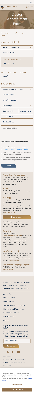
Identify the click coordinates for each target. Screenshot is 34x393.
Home (3, 33)
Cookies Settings (17, 384)
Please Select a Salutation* (13, 89)
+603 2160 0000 (9, 212)
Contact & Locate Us (11, 313)
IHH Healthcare (11, 285)
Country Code (8, 111)
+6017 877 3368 (8, 269)
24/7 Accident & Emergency (14, 305)
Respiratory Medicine (11, 47)
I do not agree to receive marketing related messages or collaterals (16, 159)
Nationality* (7, 106)
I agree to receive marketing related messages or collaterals (17, 153)
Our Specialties (9, 298)
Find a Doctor (8, 301)
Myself (5, 76)
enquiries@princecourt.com (12, 235)
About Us (7, 294)
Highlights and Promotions (13, 309)
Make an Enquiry (9, 316)
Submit (8, 166)
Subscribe (11, 346)
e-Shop (6, 320)
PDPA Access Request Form (14, 363)
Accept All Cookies (17, 389)
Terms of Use (8, 366)
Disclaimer (7, 357)
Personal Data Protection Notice (16, 149)
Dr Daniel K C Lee (9, 53)
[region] (17, 380)
